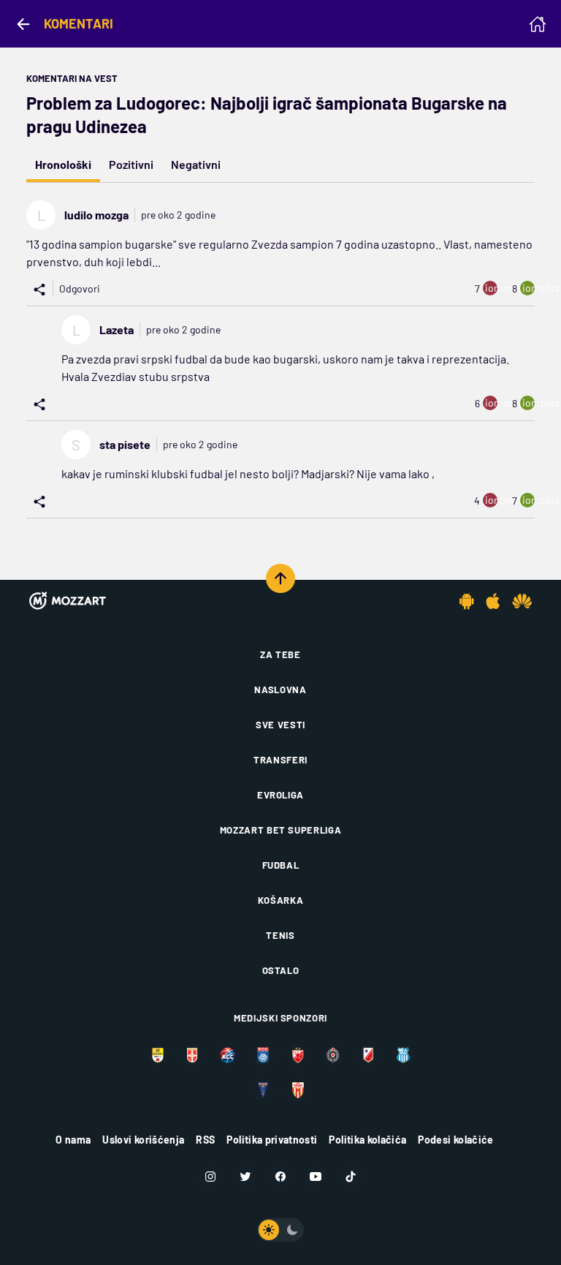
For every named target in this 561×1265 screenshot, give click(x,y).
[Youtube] (315, 1176)
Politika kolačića (367, 1139)
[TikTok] (350, 1176)
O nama (73, 1139)
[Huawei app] (522, 601)
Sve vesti (280, 724)
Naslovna (280, 689)
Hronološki (63, 164)
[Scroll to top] (280, 578)
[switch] (280, 1230)
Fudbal (280, 865)
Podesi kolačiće (455, 1139)
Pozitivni (131, 164)
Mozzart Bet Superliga (281, 830)
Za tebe (280, 654)
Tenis (280, 935)
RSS (205, 1139)
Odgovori (79, 288)
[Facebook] (280, 1176)
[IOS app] (493, 601)
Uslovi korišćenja (143, 1139)
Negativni (196, 164)
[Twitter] (245, 1176)
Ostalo (280, 970)
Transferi (280, 760)
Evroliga (280, 795)
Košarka (281, 900)
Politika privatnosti (271, 1139)
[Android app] (466, 601)
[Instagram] (210, 1176)
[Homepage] (537, 24)
